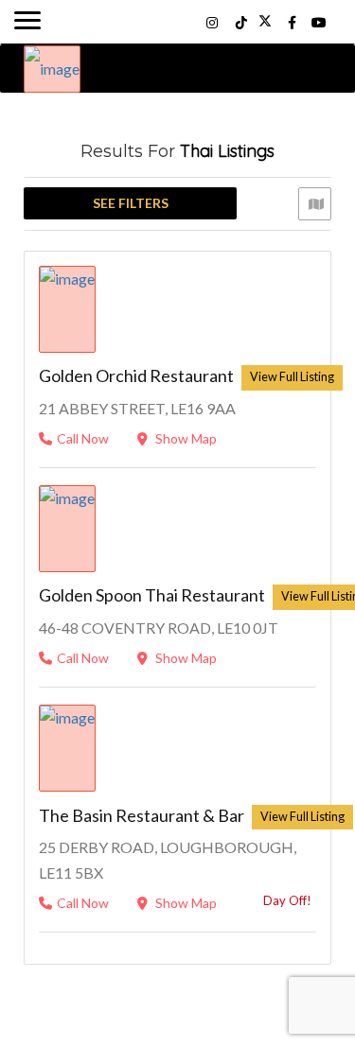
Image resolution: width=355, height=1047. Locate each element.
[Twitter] (265, 22)
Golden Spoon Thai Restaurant (152, 595)
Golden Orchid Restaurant (136, 375)
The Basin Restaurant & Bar (141, 815)
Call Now (83, 438)
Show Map (184, 438)
